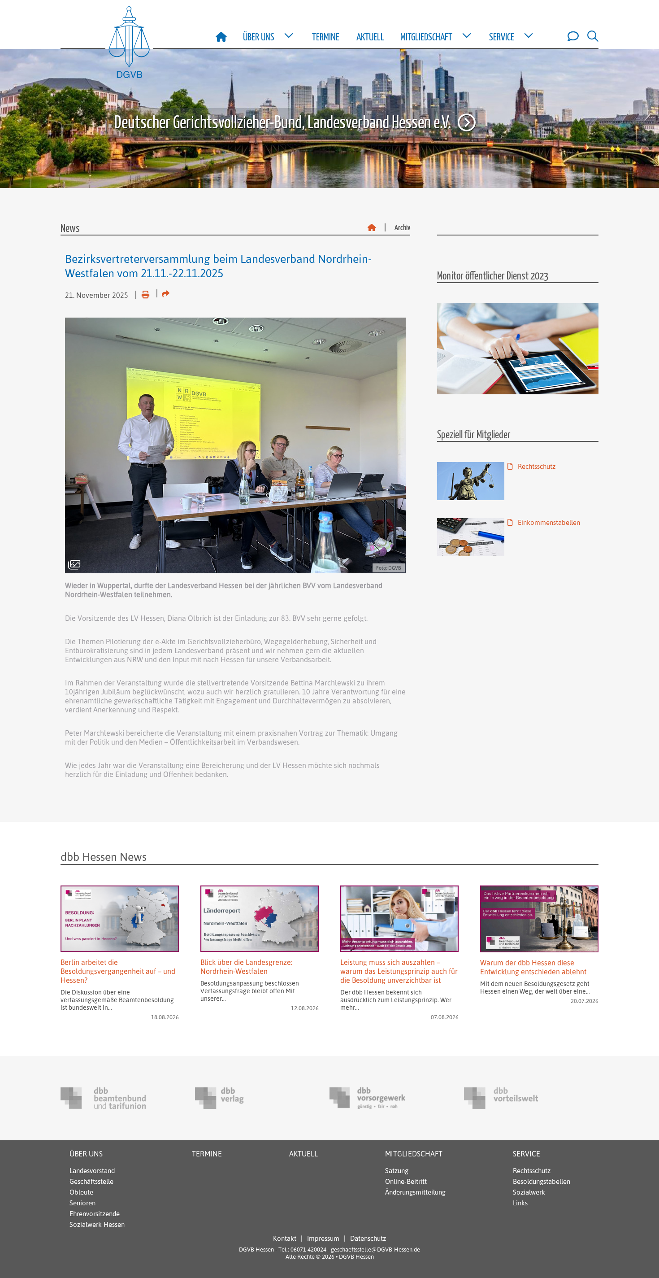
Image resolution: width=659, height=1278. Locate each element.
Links (520, 1203)
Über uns (86, 1153)
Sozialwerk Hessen (97, 1224)
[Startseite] (372, 228)
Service (526, 1153)
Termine (325, 37)
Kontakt (284, 1238)
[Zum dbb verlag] (237, 1098)
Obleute (81, 1192)
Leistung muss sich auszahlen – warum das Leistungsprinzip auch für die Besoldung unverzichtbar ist (399, 971)
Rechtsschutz (535, 466)
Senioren (82, 1203)
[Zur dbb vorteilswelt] (506, 1098)
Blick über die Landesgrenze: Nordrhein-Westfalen (246, 967)
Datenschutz (368, 1238)
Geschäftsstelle (91, 1181)
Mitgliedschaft (413, 1153)
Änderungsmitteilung (415, 1192)
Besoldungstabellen (541, 1181)
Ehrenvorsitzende (94, 1213)
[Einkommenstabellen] (470, 537)
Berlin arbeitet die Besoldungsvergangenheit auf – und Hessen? (118, 971)
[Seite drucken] (141, 293)
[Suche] (589, 36)
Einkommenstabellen (548, 522)
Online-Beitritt (406, 1181)
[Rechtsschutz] (470, 481)
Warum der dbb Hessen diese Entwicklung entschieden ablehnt (533, 967)
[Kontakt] (571, 36)
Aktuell (370, 37)
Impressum (323, 1238)
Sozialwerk (529, 1192)
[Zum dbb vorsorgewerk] (372, 1098)
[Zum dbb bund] (103, 1098)
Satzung (396, 1170)
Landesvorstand (92, 1170)
